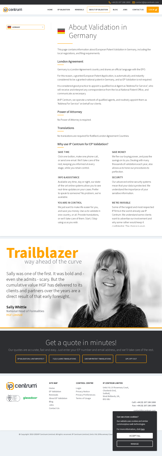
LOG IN (151, 9)
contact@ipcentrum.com (147, 2)
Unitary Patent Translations (98, 359)
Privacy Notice (83, 391)
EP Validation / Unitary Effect (31, 359)
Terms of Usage (83, 398)
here (142, 429)
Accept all (134, 435)
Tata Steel (13, 320)
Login (78, 388)
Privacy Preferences (85, 394)
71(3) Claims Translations (64, 359)
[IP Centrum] (12, 10)
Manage (135, 443)
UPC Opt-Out (131, 359)
